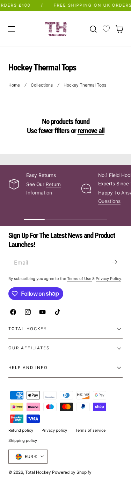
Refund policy (20, 430)
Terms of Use (79, 278)
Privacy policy (54, 430)
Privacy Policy (108, 278)
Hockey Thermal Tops (85, 85)
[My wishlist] (106, 29)
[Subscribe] (114, 261)
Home (14, 85)
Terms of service (90, 430)
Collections (42, 85)
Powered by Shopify (72, 472)
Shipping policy (22, 440)
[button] (11, 28)
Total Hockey (38, 472)
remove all (91, 130)
